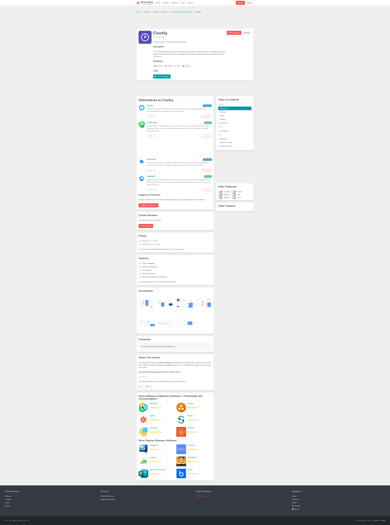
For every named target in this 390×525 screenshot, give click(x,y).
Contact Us (296, 499)
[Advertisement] (195, 20)
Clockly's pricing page (176, 249)
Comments (223, 139)
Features (222, 119)
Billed (190, 470)
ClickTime (151, 159)
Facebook (297, 506)
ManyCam (153, 403)
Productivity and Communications (181, 12)
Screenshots (223, 131)
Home (158, 3)
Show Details (206, 116)
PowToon (191, 445)
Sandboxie (154, 445)
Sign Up (240, 3)
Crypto (182, 3)
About (294, 496)
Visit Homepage (163, 76)
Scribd (190, 416)
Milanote (191, 428)
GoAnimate (192, 457)
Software (165, 3)
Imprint (294, 503)
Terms (376, 520)
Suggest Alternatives (108, 499)
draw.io (190, 403)
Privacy (382, 520)
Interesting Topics (225, 146)
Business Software (160, 12)
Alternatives (223, 108)
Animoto (153, 457)
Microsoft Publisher (157, 470)
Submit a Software (107, 496)
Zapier (152, 416)
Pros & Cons (223, 123)
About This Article (225, 142)
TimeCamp (152, 122)
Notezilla (153, 428)
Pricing (221, 116)
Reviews (222, 112)
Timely (150, 105)
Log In (249, 3)
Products (175, 3)
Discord (190, 3)
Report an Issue (201, 496)
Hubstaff (151, 176)
